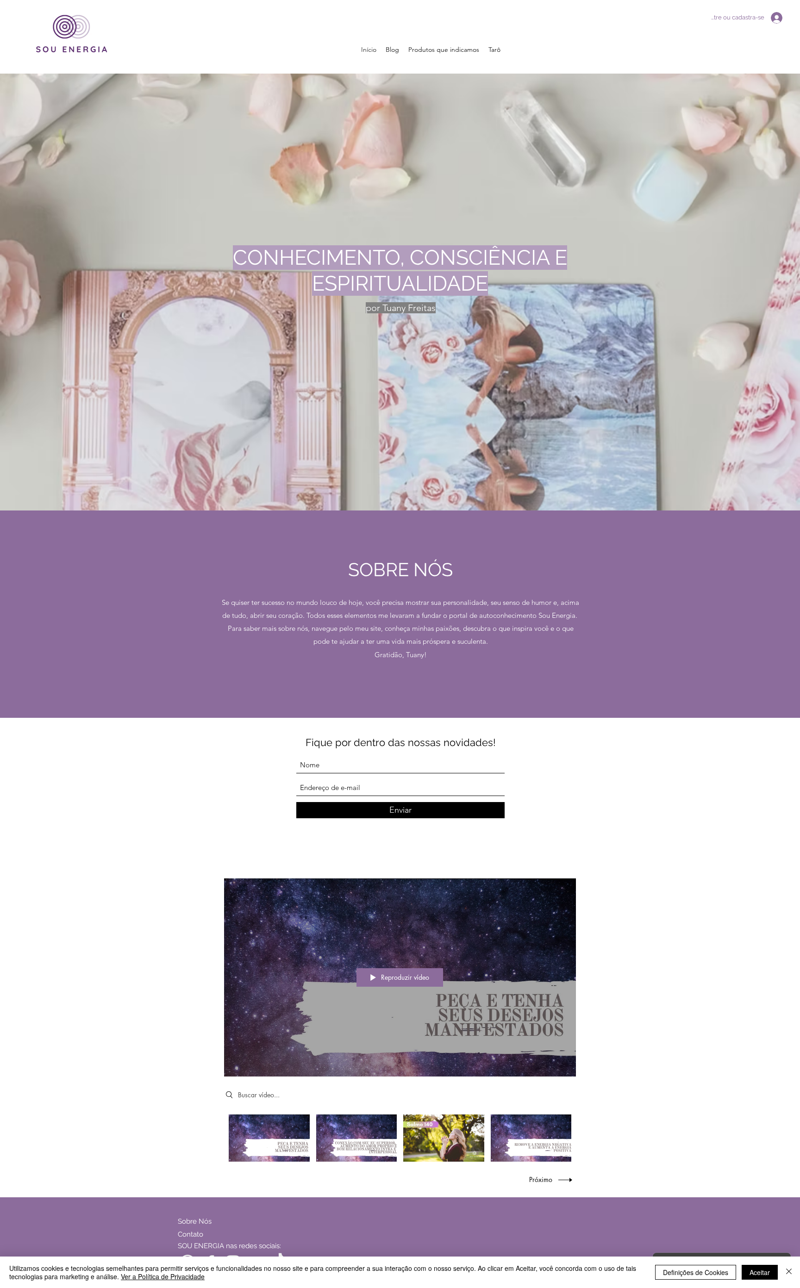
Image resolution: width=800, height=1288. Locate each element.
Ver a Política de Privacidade (163, 1276)
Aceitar (760, 1272)
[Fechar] (788, 1272)
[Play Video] (269, 1138)
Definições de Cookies (695, 1272)
